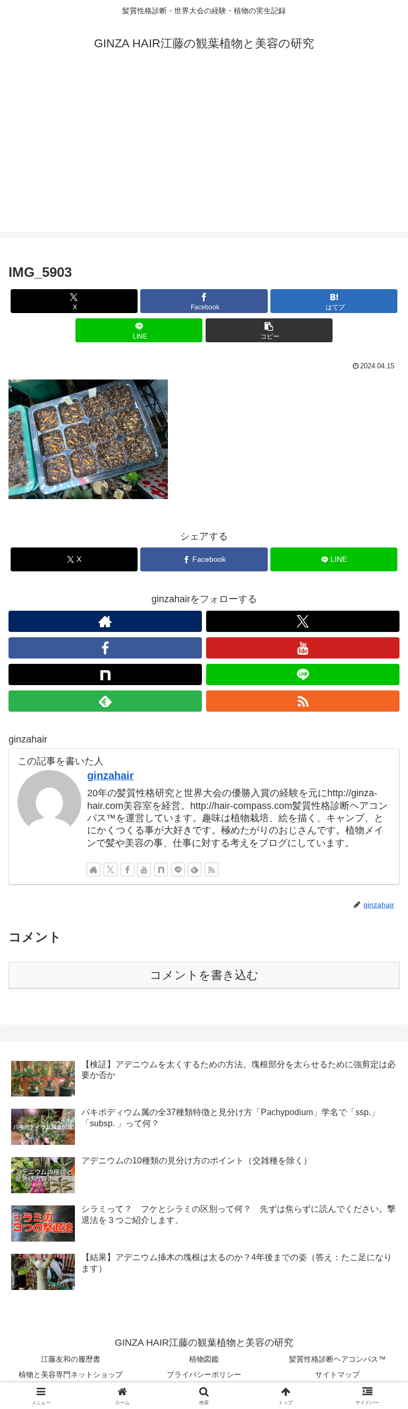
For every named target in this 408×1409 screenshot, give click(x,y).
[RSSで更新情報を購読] (303, 701)
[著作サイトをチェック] (105, 621)
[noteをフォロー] (105, 674)
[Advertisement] (204, 157)
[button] (269, 330)
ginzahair (110, 775)
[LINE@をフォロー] (303, 674)
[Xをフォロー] (303, 621)
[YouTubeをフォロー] (303, 648)
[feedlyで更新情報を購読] (105, 701)
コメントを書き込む (204, 975)
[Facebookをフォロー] (105, 648)
